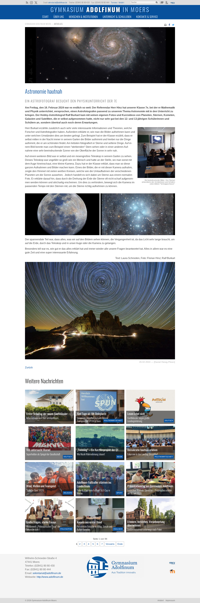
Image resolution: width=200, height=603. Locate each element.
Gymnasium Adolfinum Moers (38, 23)
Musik (119, 457)
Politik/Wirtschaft (113, 420)
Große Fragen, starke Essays (41, 522)
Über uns (58, 17)
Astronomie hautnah (43, 91)
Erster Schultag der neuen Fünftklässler (47, 413)
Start (45, 17)
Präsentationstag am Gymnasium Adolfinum (150, 486)
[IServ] (172, 2)
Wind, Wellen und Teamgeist (41, 486)
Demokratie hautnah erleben (142, 449)
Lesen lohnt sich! (136, 413)
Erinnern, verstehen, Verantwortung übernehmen (146, 523)
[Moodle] (162, 2)
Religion (68, 493)
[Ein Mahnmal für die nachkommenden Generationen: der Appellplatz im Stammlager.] (150, 515)
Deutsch (169, 420)
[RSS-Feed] (27, 2)
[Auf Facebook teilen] (169, 24)
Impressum (170, 600)
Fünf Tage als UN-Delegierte (91, 413)
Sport (119, 493)
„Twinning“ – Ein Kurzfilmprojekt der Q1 (97, 449)
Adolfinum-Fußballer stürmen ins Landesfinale (94, 484)
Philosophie (66, 529)
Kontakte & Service (147, 17)
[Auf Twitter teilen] (173, 24)
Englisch (118, 529)
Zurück (29, 367)
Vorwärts (110, 544)
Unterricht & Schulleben (117, 17)
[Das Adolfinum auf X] (36, 3)
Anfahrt (121, 2)
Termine (114, 2)
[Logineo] (167, 2)
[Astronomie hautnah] (100, 82)
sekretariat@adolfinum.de (57, 2)
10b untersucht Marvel (38, 449)
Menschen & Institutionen (83, 17)
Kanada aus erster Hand (89, 522)
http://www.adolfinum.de (50, 577)
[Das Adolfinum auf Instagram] (31, 3)
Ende (120, 544)
